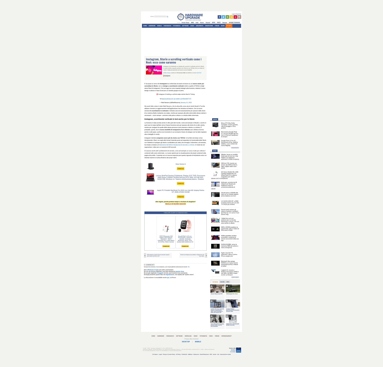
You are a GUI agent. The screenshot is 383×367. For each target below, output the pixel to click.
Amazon (224, 23)
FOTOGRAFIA (176, 26)
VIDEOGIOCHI (167, 26)
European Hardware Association (233, 350)
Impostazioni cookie (225, 354)
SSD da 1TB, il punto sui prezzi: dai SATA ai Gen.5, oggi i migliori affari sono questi (229, 165)
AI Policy (178, 354)
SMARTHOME (209, 26)
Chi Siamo (155, 354)
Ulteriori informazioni (209, 349)
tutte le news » (235, 277)
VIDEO (211, 336)
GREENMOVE (199, 26)
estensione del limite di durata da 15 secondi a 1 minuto (176, 145)
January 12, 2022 (186, 102)
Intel (197, 23)
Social (214, 354)
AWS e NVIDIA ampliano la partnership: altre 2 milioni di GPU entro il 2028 (230, 228)
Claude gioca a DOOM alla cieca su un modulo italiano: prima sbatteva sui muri (230, 194)
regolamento (170, 274)
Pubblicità (184, 354)
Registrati (238, 14)
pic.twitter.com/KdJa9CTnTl (182, 99)
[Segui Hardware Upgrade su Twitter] (223, 17)
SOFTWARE (185, 26)
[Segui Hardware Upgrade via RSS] (231, 17)
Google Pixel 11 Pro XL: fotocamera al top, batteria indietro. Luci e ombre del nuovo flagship (229, 143)
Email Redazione (204, 354)
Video (228, 282)
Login (233, 14)
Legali (160, 354)
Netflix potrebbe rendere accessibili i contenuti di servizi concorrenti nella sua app (230, 238)
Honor (202, 23)
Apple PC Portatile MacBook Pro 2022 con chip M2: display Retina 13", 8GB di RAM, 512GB (180, 191)
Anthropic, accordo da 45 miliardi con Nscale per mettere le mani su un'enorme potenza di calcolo (224, 185)
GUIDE (223, 26)
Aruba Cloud (185, 23)
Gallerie (222, 282)
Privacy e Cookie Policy (169, 354)
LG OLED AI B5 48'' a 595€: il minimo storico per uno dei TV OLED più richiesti (230, 202)
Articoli (215, 119)
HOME (145, 26)
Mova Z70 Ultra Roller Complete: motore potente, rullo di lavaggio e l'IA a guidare (229, 125)
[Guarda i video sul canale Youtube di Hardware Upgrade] (235, 17)
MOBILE (159, 26)
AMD (192, 23)
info (189, 266)
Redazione (196, 354)
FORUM (217, 26)
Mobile (198, 342)
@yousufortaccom (167, 99)
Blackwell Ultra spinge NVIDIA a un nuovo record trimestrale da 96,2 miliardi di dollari (229, 263)
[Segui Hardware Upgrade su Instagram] (239, 17)
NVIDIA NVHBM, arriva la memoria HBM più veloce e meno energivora (229, 246)
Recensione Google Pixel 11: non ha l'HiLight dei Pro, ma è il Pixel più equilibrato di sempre (229, 134)
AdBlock (190, 354)
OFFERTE (228, 26)
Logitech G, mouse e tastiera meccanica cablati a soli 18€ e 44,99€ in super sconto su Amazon (230, 272)
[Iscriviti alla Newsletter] (227, 17)
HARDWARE (152, 26)
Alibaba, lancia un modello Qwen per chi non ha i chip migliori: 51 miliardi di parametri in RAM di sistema (230, 157)
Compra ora (181, 168)
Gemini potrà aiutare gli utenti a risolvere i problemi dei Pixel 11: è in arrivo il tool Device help (230, 212)
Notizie (215, 151)
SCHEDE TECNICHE (234, 23)
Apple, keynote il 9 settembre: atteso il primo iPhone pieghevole (229, 254)
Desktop (186, 342)
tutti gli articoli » (235, 147)
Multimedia (215, 282)
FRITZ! (219, 23)
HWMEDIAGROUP (226, 336)
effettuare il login (153, 270)
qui (168, 277)
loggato (160, 273)
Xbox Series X (181, 164)
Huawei (208, 23)
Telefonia (198, 72)
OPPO (213, 23)
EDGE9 (192, 26)
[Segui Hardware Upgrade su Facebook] (219, 17)
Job (218, 354)
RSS (211, 354)
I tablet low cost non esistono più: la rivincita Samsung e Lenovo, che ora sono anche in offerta (230, 221)
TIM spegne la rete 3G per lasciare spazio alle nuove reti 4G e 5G (158, 255)
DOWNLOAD (188, 336)
